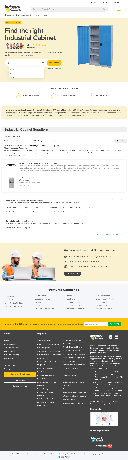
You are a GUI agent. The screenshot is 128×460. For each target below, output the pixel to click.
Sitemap (7, 369)
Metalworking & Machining (72, 351)
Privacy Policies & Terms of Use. (53, 454)
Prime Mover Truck (73, 302)
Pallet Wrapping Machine (44, 309)
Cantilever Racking (67, 150)
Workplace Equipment (70, 400)
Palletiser (69, 296)
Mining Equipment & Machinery (74, 354)
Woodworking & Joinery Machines (75, 396)
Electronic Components (45, 368)
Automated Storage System (46, 150)
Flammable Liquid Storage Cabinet (17, 153)
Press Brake (70, 299)
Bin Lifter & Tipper (11, 300)
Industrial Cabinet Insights (15, 155)
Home (6, 341)
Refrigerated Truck (73, 305)
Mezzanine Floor (57, 153)
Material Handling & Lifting (72, 347)
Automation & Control (44, 341)
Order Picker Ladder (89, 153)
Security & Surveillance (71, 368)
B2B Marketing (9, 351)
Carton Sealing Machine (13, 303)
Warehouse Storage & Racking (30, 141)
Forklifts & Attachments (45, 375)
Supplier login (20, 380)
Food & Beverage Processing (47, 372)
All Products (9, 141)
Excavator (38, 302)
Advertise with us (10, 362)
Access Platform (27, 150)
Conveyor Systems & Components (49, 355)
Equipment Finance (42, 299)
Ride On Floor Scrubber (75, 309)
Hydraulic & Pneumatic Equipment (49, 379)
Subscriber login (20, 386)
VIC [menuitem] (11, 73)
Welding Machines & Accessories (74, 392)
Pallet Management (70, 361)
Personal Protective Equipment (74, 365)
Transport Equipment (70, 375)
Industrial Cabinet (53, 141)
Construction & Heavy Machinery (48, 351)
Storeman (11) (22, 146)
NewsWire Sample (10, 358)
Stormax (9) (34, 146)
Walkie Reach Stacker (104, 309)
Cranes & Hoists (42, 358)
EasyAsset (99, 396)
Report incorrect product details (108, 234)
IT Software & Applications (46, 399)
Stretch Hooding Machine (106, 299)
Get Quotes (54, 63)
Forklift (37, 305)
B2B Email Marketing (11, 355)
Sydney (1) (23, 148)
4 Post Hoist (9, 297)
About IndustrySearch (11, 348)
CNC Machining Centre (13, 306)
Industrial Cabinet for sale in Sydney (18, 228)
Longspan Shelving (40, 153)
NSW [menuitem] (12, 69)
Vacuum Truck (101, 305)
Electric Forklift (40, 296)
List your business (20, 374)
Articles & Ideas (9, 344)
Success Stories (9, 365)
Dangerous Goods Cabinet (88, 150)
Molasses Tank (72, 153)
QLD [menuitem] (12, 77)
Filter (122, 141)
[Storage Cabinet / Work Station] (24, 175)
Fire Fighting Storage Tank (111, 150)
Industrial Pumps (43, 389)
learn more (72, 273)
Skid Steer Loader (103, 296)
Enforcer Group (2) (47, 146)
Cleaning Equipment (44, 348)
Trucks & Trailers (68, 379)
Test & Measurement (70, 372)
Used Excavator (102, 302)
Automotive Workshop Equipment (49, 344)
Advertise (117, 3)
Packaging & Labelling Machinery (74, 358)
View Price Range (54, 69)
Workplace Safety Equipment (73, 403)
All (58, 146)
